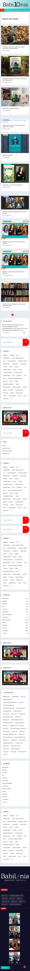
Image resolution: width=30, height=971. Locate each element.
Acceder (4, 445)
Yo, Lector (4, 633)
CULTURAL (6, 283)
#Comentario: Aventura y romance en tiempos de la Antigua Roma (14, 79)
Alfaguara (5, 355)
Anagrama (12, 355)
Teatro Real (6, 398)
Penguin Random (19, 390)
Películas (11, 390)
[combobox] (13, 332)
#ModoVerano (7, 164)
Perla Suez (5, 392)
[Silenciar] (23, 423)
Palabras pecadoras (8, 155)
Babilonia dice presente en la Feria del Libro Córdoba (14, 242)
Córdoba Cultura (7, 369)
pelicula (5, 390)
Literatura (5, 381)
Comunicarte (15, 363)
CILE (3, 606)
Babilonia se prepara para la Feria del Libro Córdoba (13, 272)
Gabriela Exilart (6, 375)
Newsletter (4, 625)
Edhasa (15, 369)
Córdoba (17, 366)
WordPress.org (5, 453)
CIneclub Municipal (11, 361)
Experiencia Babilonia (7, 614)
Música (11, 381)
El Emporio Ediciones (8, 372)
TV (11, 398)
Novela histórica (7, 387)
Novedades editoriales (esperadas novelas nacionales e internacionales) (13, 47)
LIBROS (5, 26)
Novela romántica (17, 387)
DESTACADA (5, 611)
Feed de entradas (6, 448)
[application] (15, 417)
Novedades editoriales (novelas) (11, 108)
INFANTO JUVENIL (6, 620)
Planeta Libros (19, 392)
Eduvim (20, 369)
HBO (13, 375)
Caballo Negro (6, 358)
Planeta (12, 392)
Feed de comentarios (7, 451)
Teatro (24, 395)
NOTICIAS (6, 88)
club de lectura (6, 363)
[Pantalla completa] (26, 423)
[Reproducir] (4, 423)
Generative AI (5, 617)
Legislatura (19, 375)
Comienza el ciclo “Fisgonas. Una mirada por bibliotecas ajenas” (14, 304)
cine (4, 361)
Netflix (16, 381)
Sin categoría (7, 221)
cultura (10, 366)
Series (19, 395)
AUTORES (6, 120)
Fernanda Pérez (19, 372)
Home (3, 16)
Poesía (4, 395)
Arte (17, 355)
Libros (4, 378)
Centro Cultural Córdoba (17, 358)
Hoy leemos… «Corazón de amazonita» (12, 185)
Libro (25, 375)
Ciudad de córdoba (22, 361)
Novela (17, 384)
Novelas (25, 387)
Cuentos (5, 366)
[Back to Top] (25, 967)
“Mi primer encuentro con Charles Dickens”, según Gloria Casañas (14, 126)
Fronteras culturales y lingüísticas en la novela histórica (14, 212)
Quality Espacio (12, 395)
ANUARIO (4, 601)
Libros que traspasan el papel (15, 378)
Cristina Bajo (23, 363)
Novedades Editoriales (8, 384)
